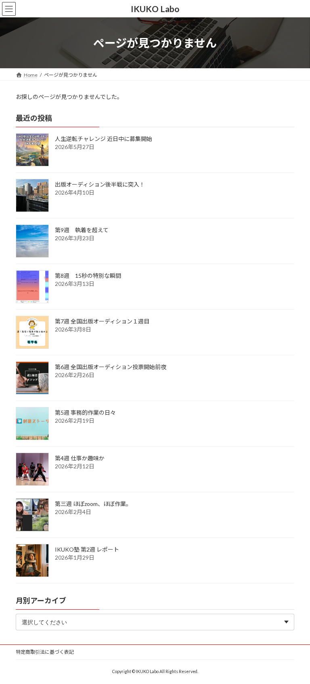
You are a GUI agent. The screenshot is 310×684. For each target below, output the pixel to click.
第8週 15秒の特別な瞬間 (88, 275)
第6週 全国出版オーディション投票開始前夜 (110, 366)
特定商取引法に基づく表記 (45, 652)
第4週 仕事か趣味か (80, 458)
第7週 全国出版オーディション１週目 (102, 321)
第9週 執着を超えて (82, 230)
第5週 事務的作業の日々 (85, 412)
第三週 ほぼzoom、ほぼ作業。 (93, 503)
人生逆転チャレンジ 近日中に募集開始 (103, 138)
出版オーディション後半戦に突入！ (100, 184)
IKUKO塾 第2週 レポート (87, 549)
